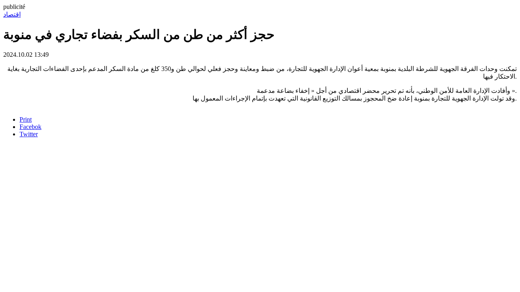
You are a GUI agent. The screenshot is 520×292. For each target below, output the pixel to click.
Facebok (30, 126)
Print (26, 119)
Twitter (29, 134)
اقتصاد (12, 14)
